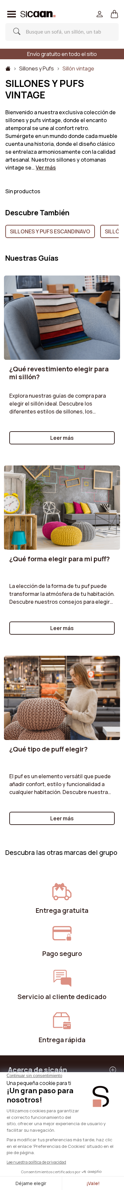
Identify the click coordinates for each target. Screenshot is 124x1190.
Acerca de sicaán (37, 1069)
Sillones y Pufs (36, 68)
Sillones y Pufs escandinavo (50, 231)
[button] (114, 14)
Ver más (46, 167)
